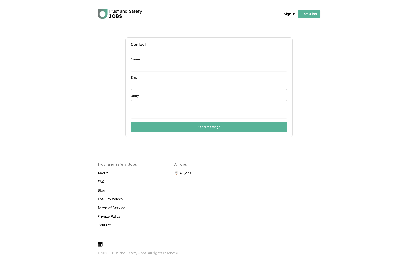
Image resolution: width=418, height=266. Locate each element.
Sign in (289, 14)
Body (135, 96)
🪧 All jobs (182, 173)
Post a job (309, 14)
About (103, 173)
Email (135, 78)
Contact (104, 225)
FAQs (102, 182)
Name (135, 59)
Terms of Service (111, 208)
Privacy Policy (109, 216)
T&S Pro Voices (110, 199)
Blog (101, 190)
